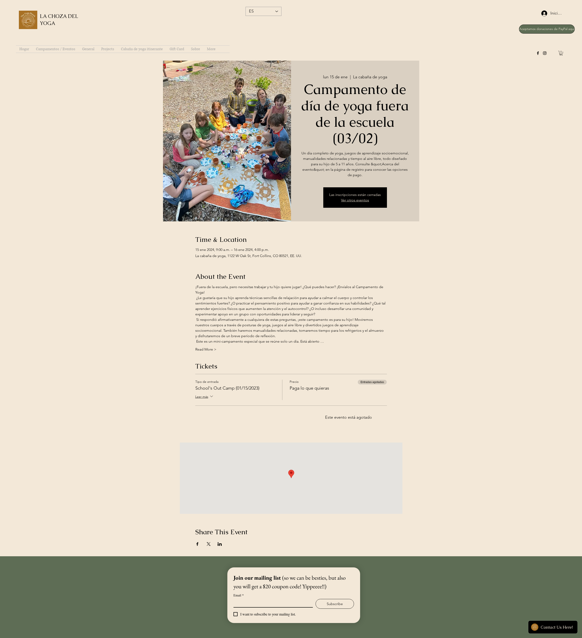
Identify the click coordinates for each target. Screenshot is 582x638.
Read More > (205, 349)
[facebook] (538, 53)
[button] (561, 53)
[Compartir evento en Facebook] (197, 544)
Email (238, 595)
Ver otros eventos (355, 200)
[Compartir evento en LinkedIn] (220, 544)
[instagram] (544, 53)
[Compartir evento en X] (208, 544)
